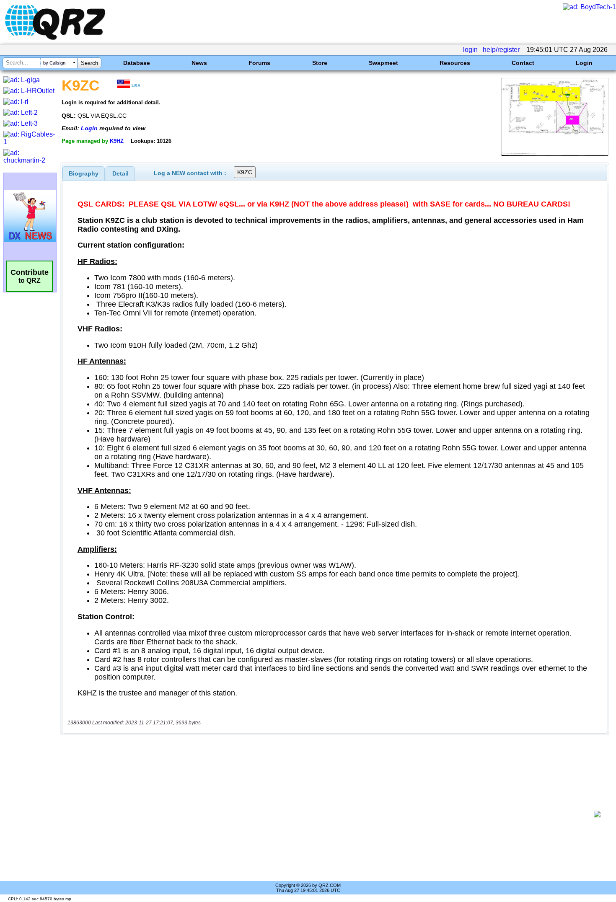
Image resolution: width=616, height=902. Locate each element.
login (470, 49)
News (199, 62)
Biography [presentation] (83, 173)
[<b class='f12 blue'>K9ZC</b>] (554, 154)
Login (584, 62)
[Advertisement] (329, 814)
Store (319, 62)
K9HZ (117, 141)
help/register (501, 49)
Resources (455, 62)
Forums (259, 62)
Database (136, 62)
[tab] (83, 173)
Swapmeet (383, 62)
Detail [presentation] (120, 173)
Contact (523, 62)
